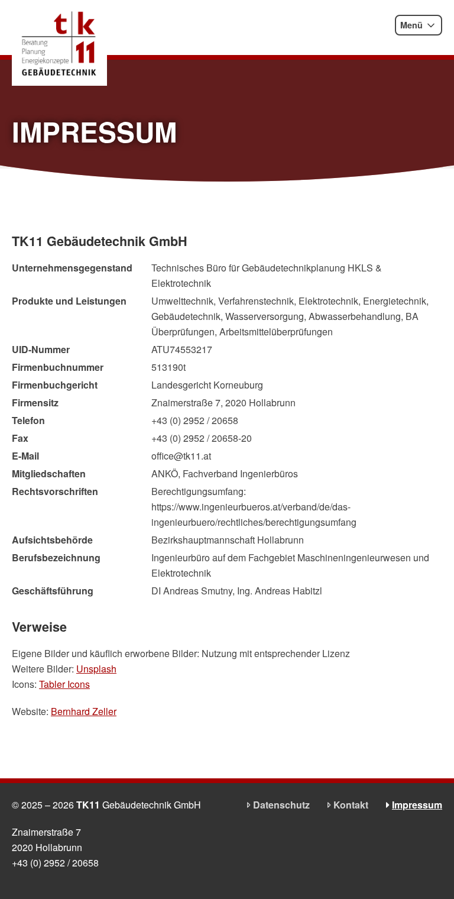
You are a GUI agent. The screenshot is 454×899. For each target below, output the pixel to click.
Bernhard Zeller (83, 711)
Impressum (417, 804)
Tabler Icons (64, 684)
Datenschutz (281, 804)
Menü (411, 25)
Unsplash (96, 668)
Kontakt (350, 804)
